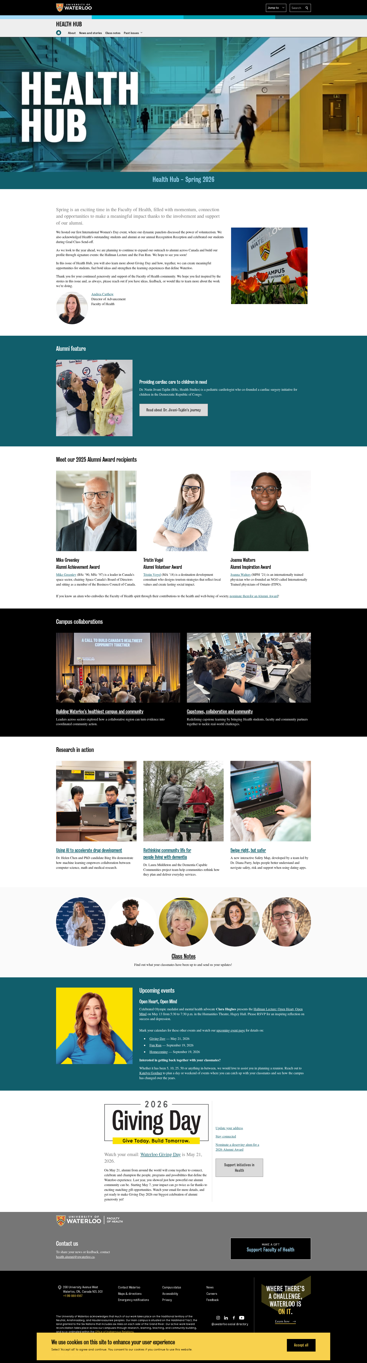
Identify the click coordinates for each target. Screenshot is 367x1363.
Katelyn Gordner (150, 1073)
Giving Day (157, 1038)
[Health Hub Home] (58, 32)
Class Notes (184, 956)
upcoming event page (230, 1030)
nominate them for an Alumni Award (254, 596)
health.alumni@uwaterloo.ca (75, 1256)
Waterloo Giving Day (160, 1154)
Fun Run (155, 1045)
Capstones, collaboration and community (220, 711)
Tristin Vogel (152, 574)
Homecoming (159, 1051)
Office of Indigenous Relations (114, 1331)
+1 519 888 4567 (73, 1296)
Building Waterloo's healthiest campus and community (99, 711)
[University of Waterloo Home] (74, 7)
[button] (276, 8)
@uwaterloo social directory (230, 1324)
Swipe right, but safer (248, 850)
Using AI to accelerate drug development (89, 850)
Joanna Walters (240, 574)
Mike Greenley (66, 574)
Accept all (301, 1345)
